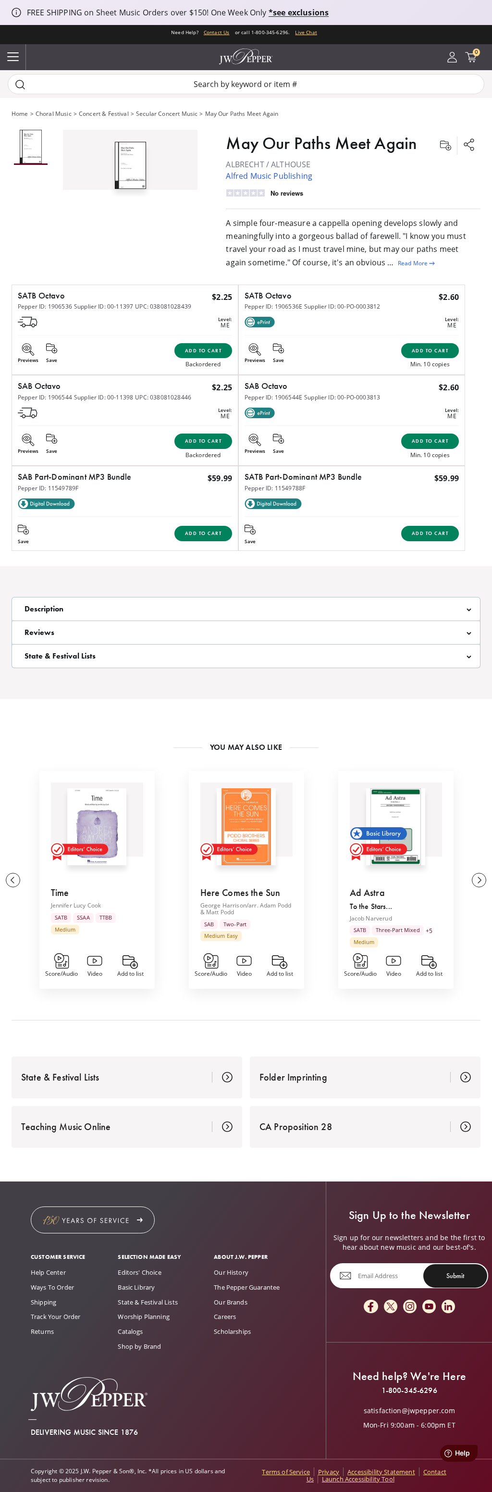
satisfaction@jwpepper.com (409, 1411)
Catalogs (130, 1331)
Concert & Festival (104, 114)
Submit (455, 1275)
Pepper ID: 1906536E (273, 306)
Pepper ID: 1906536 (45, 306)
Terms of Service (286, 1471)
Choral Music (54, 114)
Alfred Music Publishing (269, 176)
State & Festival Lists (148, 1302)
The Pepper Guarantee (247, 1287)
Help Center (48, 1272)
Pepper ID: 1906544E (273, 397)
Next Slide (479, 880)
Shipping (43, 1302)
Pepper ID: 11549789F (48, 488)
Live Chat (306, 32)
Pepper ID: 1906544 (45, 397)
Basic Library (136, 1287)
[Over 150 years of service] (93, 1219)
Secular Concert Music (166, 114)
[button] (130, 163)
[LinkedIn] (448, 1307)
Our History (231, 1272)
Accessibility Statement (381, 1471)
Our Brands (230, 1302)
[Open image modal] (130, 169)
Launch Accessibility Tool (358, 1479)
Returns (42, 1331)
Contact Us (217, 32)
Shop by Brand (139, 1346)
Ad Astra (367, 892)
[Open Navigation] (13, 57)
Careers (225, 1316)
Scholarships (232, 1331)
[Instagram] (410, 1307)
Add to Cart (203, 351)
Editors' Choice (139, 1272)
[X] (390, 1307)
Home (20, 114)
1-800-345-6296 (409, 1390)
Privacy (328, 1471)
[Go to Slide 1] (31, 147)
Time (60, 892)
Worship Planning (144, 1316)
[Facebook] (371, 1307)
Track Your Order (56, 1316)
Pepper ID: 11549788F (275, 488)
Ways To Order (52, 1287)
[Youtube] (429, 1307)
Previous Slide (13, 880)
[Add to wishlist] (445, 145)
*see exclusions (299, 12)
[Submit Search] (20, 84)
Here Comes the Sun (240, 892)
